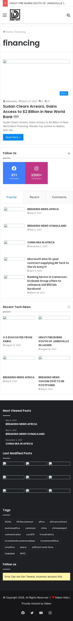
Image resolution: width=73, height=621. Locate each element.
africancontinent (58, 521)
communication (13, 534)
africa (42, 521)
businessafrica (12, 528)
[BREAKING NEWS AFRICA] (14, 214)
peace (23, 547)
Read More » (13, 137)
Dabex (47, 603)
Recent (34, 197)
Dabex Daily (62, 597)
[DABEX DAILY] (15, 15)
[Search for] (68, 16)
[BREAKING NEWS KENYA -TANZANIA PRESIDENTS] (59, 481)
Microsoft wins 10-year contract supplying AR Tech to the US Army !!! (48, 263)
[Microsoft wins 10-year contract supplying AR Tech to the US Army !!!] (14, 264)
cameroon (30, 528)
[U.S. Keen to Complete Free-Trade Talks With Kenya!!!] (36, 495)
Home (9, 31)
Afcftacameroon (24, 521)
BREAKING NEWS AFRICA (43, 209)
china (44, 528)
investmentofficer (49, 540)
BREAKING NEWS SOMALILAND (46, 226)
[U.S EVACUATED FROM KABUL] (18, 325)
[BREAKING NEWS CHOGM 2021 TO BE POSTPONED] (54, 365)
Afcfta (8, 521)
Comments (59, 197)
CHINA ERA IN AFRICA (41, 242)
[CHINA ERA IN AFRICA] (14, 248)
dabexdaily (11, 101)
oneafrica (10, 547)
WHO (22, 553)
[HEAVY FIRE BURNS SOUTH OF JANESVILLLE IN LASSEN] (54, 325)
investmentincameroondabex (20, 540)
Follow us (9, 564)
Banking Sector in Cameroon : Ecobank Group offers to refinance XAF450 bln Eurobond (47, 283)
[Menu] (5, 16)
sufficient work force (42, 547)
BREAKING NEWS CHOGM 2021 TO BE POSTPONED (51, 381)
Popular (12, 197)
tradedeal (10, 553)
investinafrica (47, 534)
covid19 (30, 534)
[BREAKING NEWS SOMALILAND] (14, 231)
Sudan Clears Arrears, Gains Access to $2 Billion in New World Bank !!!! (34, 111)
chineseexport (59, 528)
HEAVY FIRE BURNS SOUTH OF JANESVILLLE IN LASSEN (54, 341)
